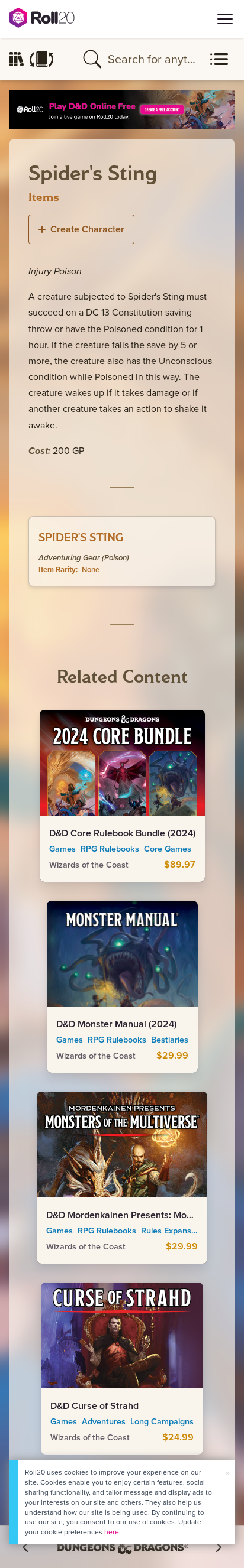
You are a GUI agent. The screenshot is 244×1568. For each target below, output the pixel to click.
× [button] (227, 1473)
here (111, 1532)
